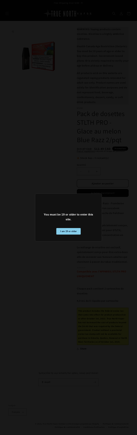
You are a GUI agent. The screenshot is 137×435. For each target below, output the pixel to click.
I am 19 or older (68, 231)
